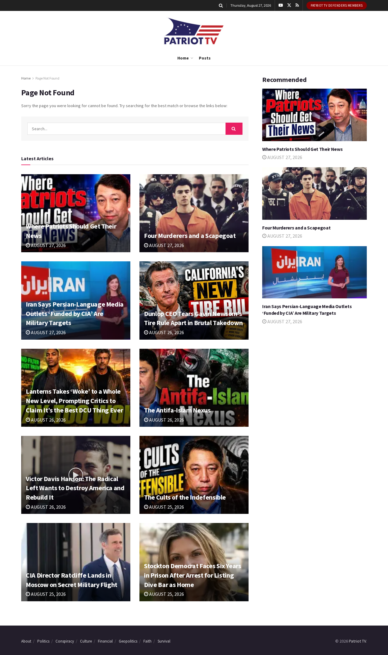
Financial (105, 641)
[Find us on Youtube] (281, 5)
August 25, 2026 (166, 507)
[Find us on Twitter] (289, 5)
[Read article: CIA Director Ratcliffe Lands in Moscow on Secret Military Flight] (75, 562)
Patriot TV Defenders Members (337, 5)
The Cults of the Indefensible (185, 497)
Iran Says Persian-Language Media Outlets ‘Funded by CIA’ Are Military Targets (75, 313)
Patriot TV (357, 641)
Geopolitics (128, 641)
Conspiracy (64, 641)
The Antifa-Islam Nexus (177, 410)
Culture (86, 641)
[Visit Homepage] (194, 31)
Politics (43, 641)
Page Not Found (47, 78)
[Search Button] (221, 5)
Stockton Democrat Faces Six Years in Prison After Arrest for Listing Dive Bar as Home (192, 575)
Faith (147, 641)
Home (183, 58)
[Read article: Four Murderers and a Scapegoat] (194, 213)
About (26, 641)
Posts (205, 58)
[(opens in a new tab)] (75, 213)
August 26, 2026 (166, 332)
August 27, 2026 (48, 245)
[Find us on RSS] (297, 5)
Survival (164, 641)
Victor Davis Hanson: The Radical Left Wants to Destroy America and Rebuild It (75, 488)
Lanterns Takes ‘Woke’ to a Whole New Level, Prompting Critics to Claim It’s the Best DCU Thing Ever (74, 400)
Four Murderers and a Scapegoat (190, 235)
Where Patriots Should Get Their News (302, 149)
